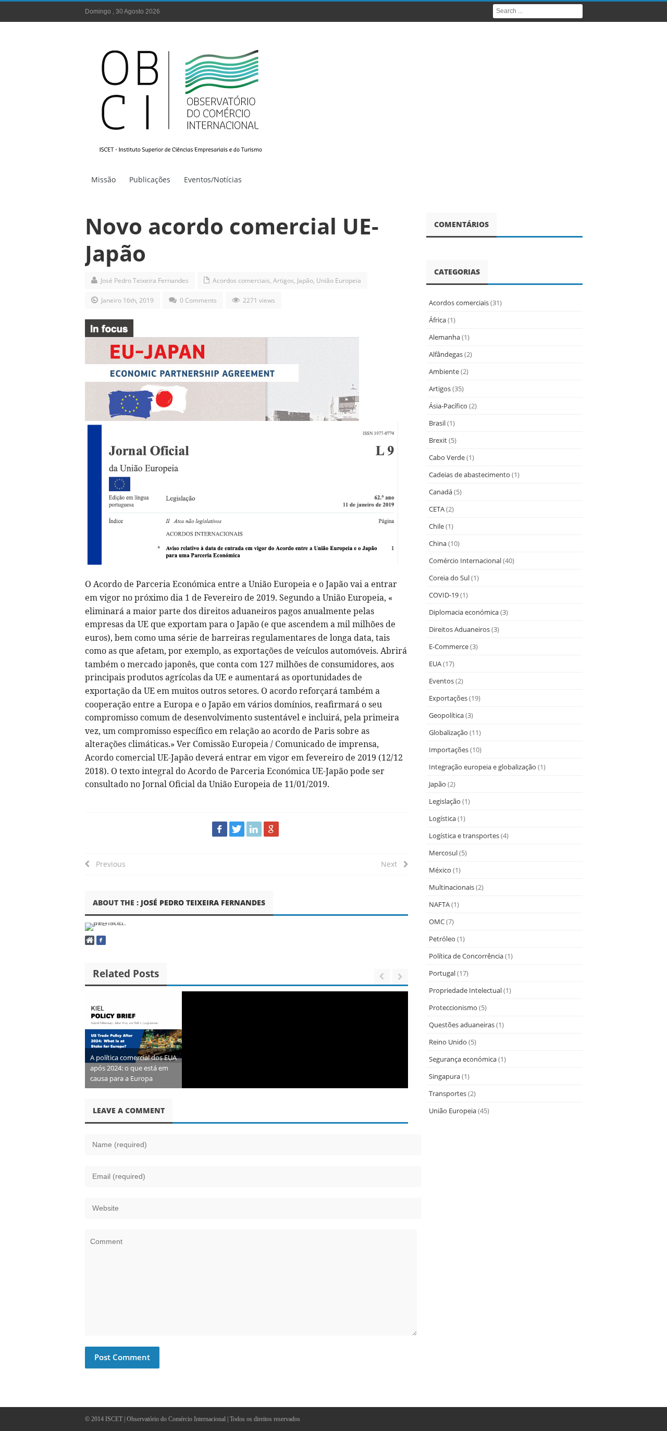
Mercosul (443, 852)
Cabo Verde (447, 457)
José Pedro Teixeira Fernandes (145, 280)
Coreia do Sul (449, 577)
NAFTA (439, 904)
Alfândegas (446, 354)
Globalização (448, 732)
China (438, 543)
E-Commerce (448, 646)
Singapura (444, 1076)
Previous (108, 864)
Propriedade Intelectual (465, 990)
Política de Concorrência (466, 956)
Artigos (283, 280)
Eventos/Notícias (213, 179)
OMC (436, 921)
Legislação (445, 801)
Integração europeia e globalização (482, 767)
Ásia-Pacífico (448, 405)
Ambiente (444, 371)
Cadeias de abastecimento (469, 474)
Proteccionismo (453, 1007)
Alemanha (444, 337)
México (440, 870)
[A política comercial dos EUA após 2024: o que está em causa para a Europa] (133, 1039)
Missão (103, 179)
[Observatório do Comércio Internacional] (181, 99)
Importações (448, 749)
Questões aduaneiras (462, 1024)
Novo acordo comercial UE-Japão (232, 239)
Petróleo (442, 938)
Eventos (441, 681)
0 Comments (198, 300)
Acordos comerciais (241, 280)
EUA (435, 663)
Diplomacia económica (464, 612)
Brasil (437, 423)
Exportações (448, 698)
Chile (436, 526)
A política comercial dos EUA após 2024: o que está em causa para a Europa (133, 1068)
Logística (442, 818)
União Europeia (338, 280)
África (437, 320)
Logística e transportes (464, 835)
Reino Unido (448, 1042)
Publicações (149, 179)
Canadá (440, 491)
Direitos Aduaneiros (459, 629)
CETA (436, 509)
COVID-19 (444, 595)
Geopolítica (446, 715)
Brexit (438, 440)
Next (392, 864)
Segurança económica (463, 1059)
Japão (305, 280)
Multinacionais (451, 887)
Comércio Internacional (465, 560)
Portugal (442, 973)
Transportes (447, 1093)
